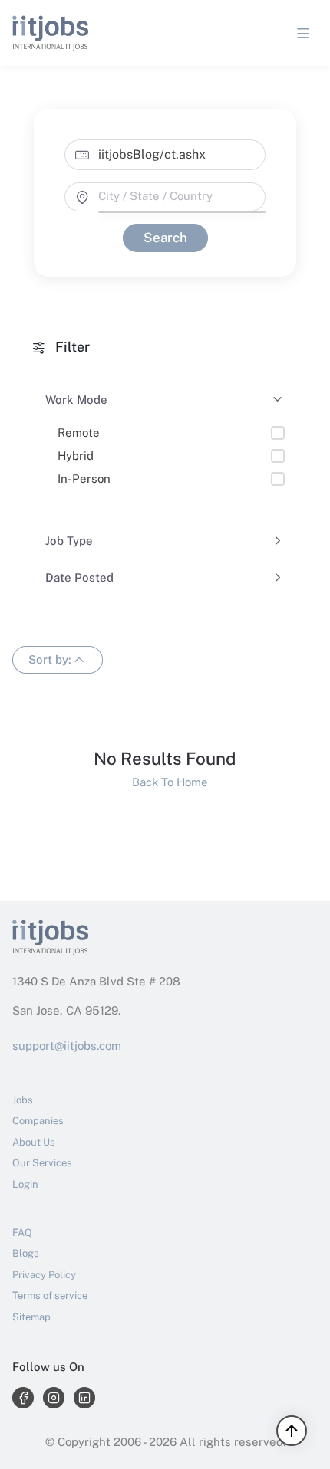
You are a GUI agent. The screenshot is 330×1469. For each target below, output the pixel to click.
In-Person (84, 478)
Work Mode (76, 399)
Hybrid (76, 455)
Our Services (42, 1163)
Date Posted (79, 577)
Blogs (25, 1253)
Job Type (69, 540)
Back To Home (165, 782)
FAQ (22, 1232)
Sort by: (49, 658)
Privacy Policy (44, 1274)
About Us (33, 1142)
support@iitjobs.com (66, 1045)
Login (25, 1184)
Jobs (22, 1100)
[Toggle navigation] (303, 33)
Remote (79, 432)
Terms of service (49, 1295)
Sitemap (31, 1317)
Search (164, 237)
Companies (38, 1120)
